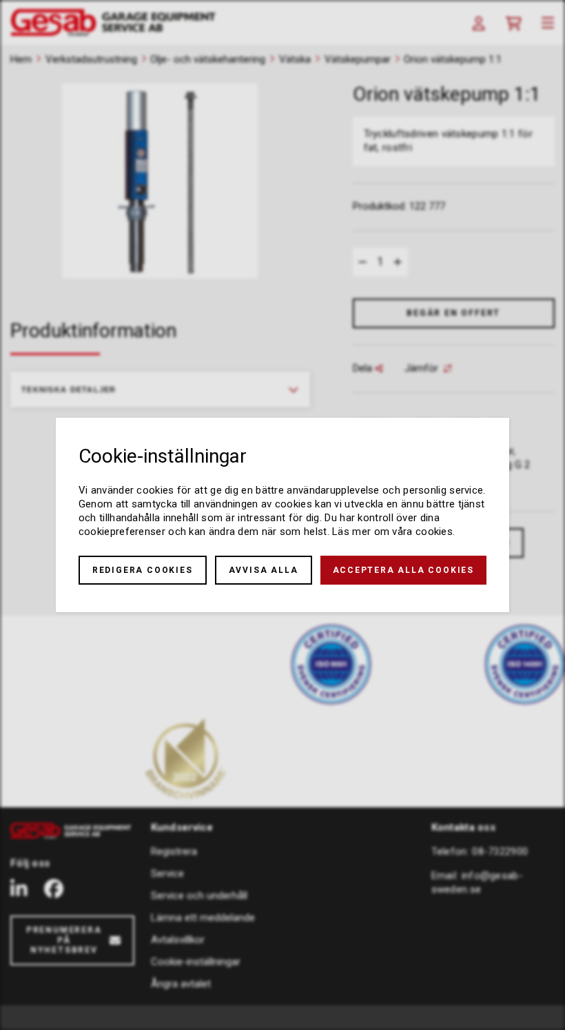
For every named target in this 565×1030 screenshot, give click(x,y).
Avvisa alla (263, 570)
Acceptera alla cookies (404, 570)
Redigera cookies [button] (142, 570)
